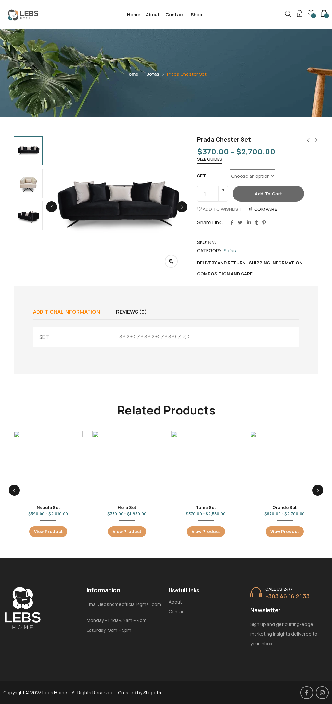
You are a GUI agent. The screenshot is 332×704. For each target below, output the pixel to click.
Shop (196, 14)
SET (201, 176)
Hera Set (127, 507)
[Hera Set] (126, 465)
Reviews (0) (131, 311)
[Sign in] (299, 14)
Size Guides (209, 159)
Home (133, 14)
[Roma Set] (205, 465)
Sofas (152, 74)
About (153, 14)
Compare (266, 209)
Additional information (66, 311)
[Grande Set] (284, 465)
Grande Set (284, 507)
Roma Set (206, 507)
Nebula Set (48, 507)
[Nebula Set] (48, 465)
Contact (175, 14)
